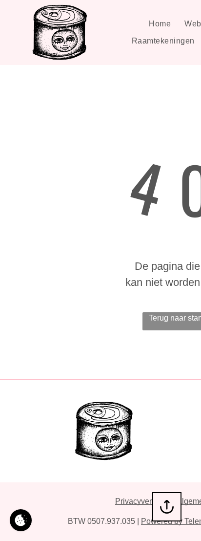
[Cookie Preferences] (21, 520)
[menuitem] (160, 24)
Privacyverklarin (143, 501)
